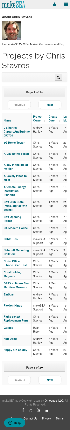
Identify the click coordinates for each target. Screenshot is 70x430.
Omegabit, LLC (54, 400)
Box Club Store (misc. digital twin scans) (15, 206)
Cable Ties (11, 239)
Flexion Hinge (13, 305)
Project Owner (37, 118)
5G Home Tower (14, 142)
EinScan (9, 294)
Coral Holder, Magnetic (12, 274)
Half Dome (10, 339)
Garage (8, 327)
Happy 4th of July (15, 350)
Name (7, 120)
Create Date (53, 118)
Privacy (46, 418)
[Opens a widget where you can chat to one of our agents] (14, 423)
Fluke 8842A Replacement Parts (16, 318)
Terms (60, 418)
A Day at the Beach (16, 154)
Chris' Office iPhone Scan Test (15, 263)
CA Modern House (16, 228)
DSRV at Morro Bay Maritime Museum (16, 285)
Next (50, 105)
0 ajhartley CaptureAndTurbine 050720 (17, 131)
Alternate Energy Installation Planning (15, 191)
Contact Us (30, 418)
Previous (19, 105)
